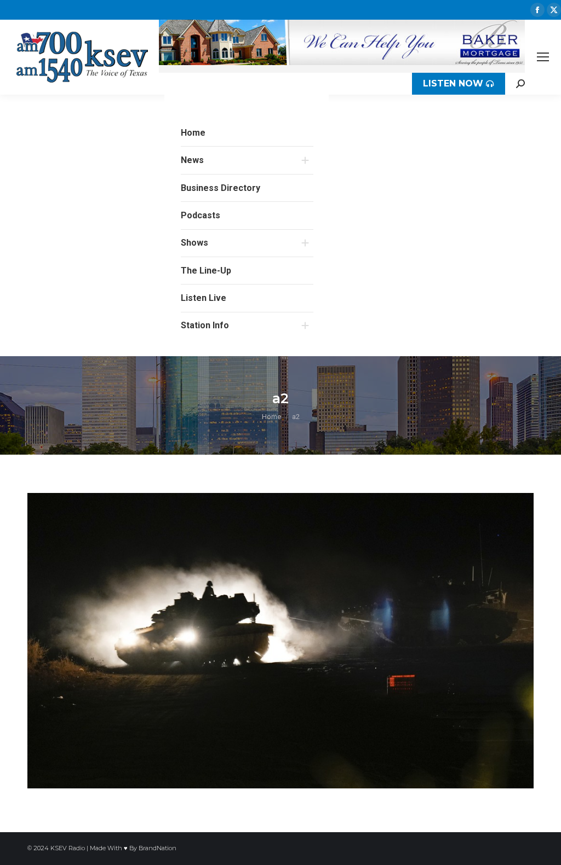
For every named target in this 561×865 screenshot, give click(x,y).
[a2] (280, 640)
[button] (313, 111)
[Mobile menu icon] (543, 57)
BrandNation (157, 848)
